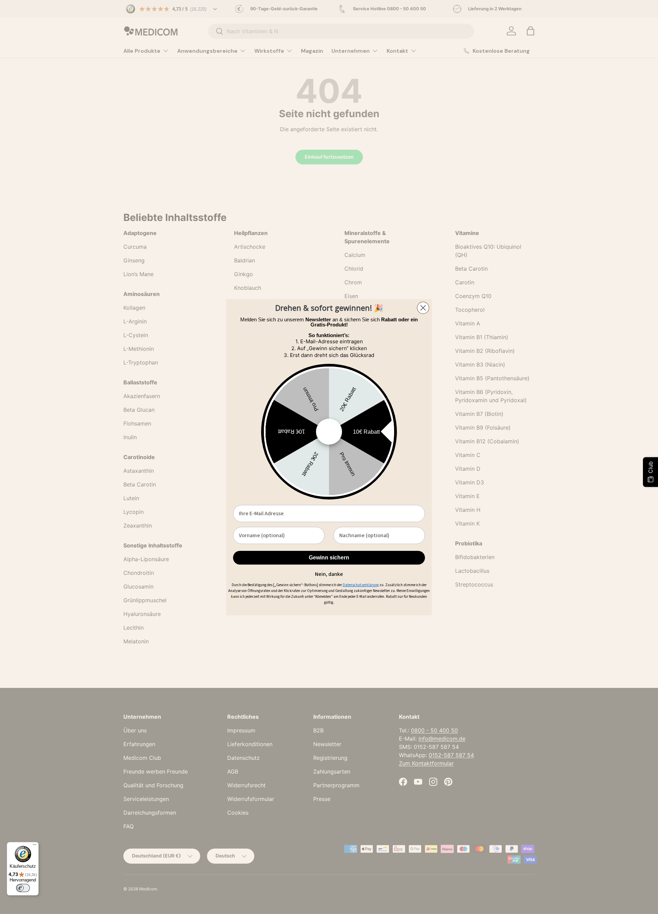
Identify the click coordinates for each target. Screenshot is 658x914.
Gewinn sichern (329, 557)
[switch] (23, 888)
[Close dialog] (423, 308)
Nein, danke (329, 573)
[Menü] (35, 846)
